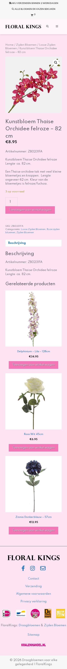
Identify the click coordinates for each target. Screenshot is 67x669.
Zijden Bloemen (26, 44)
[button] (47, 27)
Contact (33, 578)
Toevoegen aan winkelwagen (30, 209)
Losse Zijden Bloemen (33, 229)
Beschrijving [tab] (17, 243)
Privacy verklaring (34, 601)
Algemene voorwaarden (33, 593)
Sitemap (33, 634)
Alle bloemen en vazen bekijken (34, 9)
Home (9, 44)
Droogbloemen (29, 625)
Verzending (33, 586)
